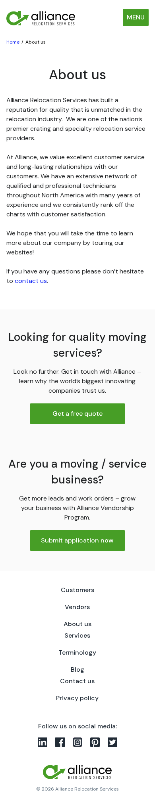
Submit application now (77, 540)
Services (77, 635)
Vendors (77, 607)
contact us (31, 281)
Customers (77, 590)
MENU (136, 17)
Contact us (77, 681)
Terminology (77, 652)
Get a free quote (77, 413)
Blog (77, 669)
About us (77, 624)
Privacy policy (77, 698)
